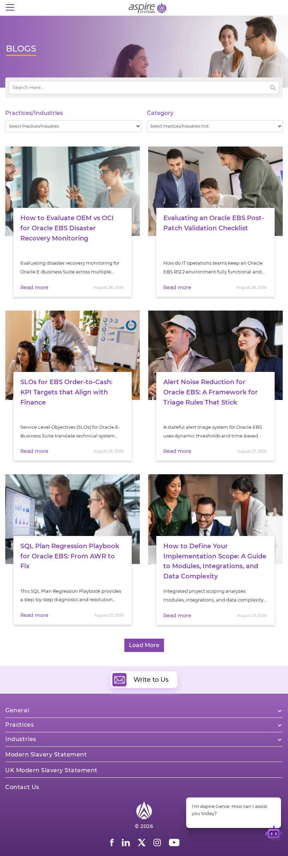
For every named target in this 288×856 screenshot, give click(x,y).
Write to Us (151, 680)
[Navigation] (9, 7)
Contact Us (22, 787)
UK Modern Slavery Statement (51, 770)
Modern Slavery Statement (46, 754)
